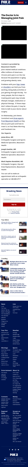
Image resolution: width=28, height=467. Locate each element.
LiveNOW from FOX (16, 310)
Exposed (3, 407)
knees (23, 84)
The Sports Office (17, 350)
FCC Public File (16, 384)
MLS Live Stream (17, 441)
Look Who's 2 (4, 341)
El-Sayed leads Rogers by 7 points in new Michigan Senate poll (17, 278)
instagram (15, 449)
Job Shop (15, 380)
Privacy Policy (15, 212)
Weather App (16, 334)
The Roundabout (5, 313)
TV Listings (4, 377)
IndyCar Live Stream (16, 426)
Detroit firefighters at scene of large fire (8, 250)
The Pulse (3, 308)
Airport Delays (16, 340)
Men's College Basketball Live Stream (16, 430)
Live (14, 304)
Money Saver (4, 361)
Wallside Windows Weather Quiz (5, 399)
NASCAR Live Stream (16, 423)
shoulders (7, 87)
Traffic (14, 338)
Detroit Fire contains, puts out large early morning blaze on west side (8, 237)
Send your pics (5, 332)
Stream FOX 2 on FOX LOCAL (17, 307)
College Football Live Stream (17, 418)
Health (9, 21)
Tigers (14, 361)
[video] (23, 224)
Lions (14, 353)
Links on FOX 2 (5, 365)
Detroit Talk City (5, 310)
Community (16, 382)
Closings (15, 332)
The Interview (4, 315)
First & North (16, 352)
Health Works (4, 355)
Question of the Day (5, 335)
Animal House (16, 344)
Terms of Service (15, 213)
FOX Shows (4, 372)
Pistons (14, 359)
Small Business (16, 404)
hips (18, 84)
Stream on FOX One (16, 412)
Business (3, 319)
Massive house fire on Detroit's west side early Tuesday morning (9, 243)
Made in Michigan (5, 312)
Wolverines (15, 355)
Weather (16, 330)
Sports (15, 348)
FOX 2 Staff (15, 372)
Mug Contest (4, 353)
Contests (3, 379)
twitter (12, 449)
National (3, 317)
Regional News (4, 412)
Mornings (4, 348)
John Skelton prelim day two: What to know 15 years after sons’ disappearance (18, 285)
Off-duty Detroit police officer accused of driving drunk (8, 230)
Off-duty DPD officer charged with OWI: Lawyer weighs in (9, 223)
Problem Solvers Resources (17, 390)
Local (2, 306)
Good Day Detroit (5, 350)
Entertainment (6, 370)
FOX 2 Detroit (4, 21)
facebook (9, 449)
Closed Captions (17, 387)
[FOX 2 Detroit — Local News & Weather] (5, 2)
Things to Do (4, 321)
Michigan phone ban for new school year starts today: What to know (18, 263)
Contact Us (15, 374)
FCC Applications (17, 385)
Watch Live (20, 2)
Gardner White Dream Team (4, 402)
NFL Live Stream (17, 415)
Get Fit (3, 359)
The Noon (3, 352)
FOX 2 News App (17, 378)
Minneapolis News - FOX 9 (4, 422)
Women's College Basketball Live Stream (17, 435)
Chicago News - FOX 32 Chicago (5, 416)
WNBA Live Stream (15, 439)
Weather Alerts (16, 336)
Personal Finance (17, 399)
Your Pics (4, 330)
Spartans (15, 357)
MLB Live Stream (17, 420)
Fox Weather (16, 342)
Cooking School (5, 357)
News (3, 304)
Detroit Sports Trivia (4, 338)
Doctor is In (4, 363)
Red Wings (15, 363)
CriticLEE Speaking (3, 375)
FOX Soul (15, 313)
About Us (16, 370)
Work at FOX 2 (16, 376)
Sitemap (15, 392)
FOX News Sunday (4, 323)
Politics (3, 326)
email (18, 449)
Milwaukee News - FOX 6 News (5, 419)
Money (15, 397)
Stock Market (16, 402)
